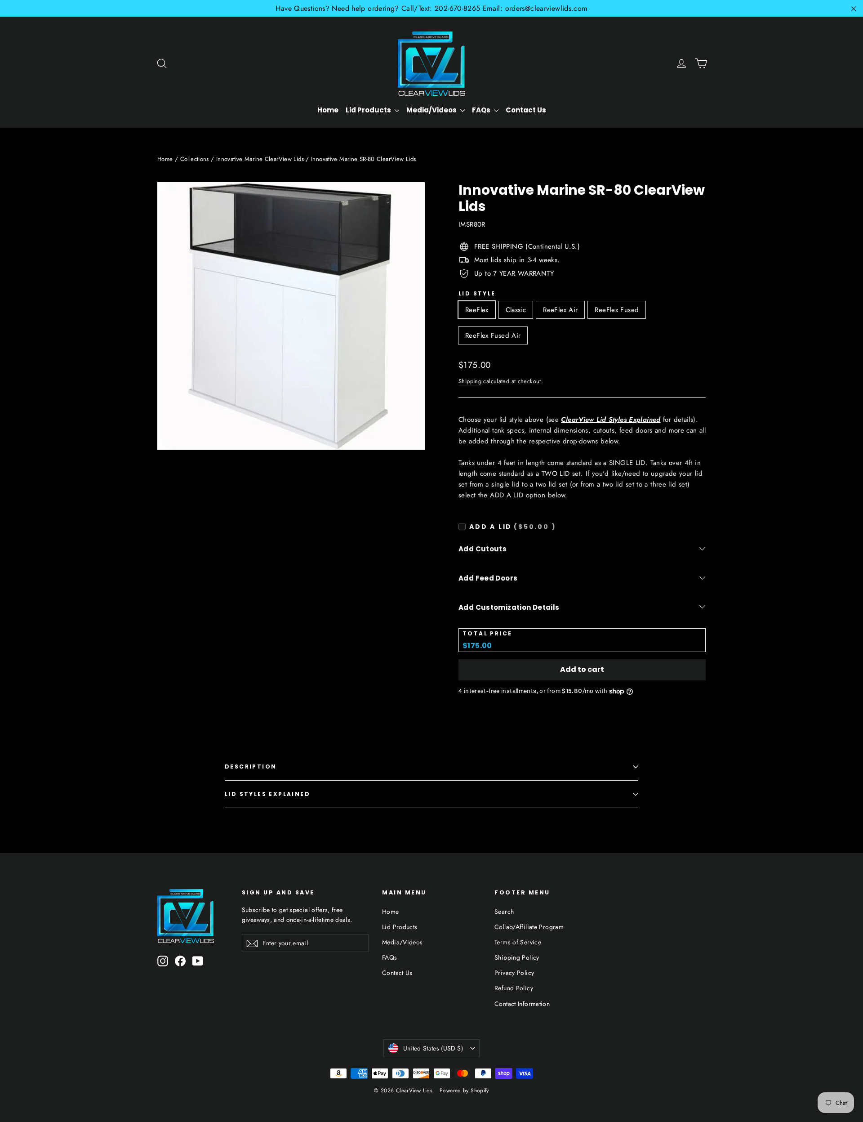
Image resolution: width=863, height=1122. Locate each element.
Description (250, 766)
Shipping (469, 381)
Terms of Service (517, 942)
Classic (516, 310)
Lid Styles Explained (267, 794)
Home (327, 110)
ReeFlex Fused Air (492, 335)
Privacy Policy (514, 972)
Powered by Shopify (464, 1090)
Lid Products (369, 110)
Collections (194, 159)
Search (504, 911)
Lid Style (477, 294)
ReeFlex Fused (617, 310)
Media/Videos (432, 110)
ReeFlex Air (560, 310)
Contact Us (526, 110)
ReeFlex (477, 310)
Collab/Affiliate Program (529, 926)
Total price (487, 633)
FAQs (482, 110)
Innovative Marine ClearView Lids (260, 159)
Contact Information (522, 1003)
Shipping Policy (516, 957)
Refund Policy (513, 987)
